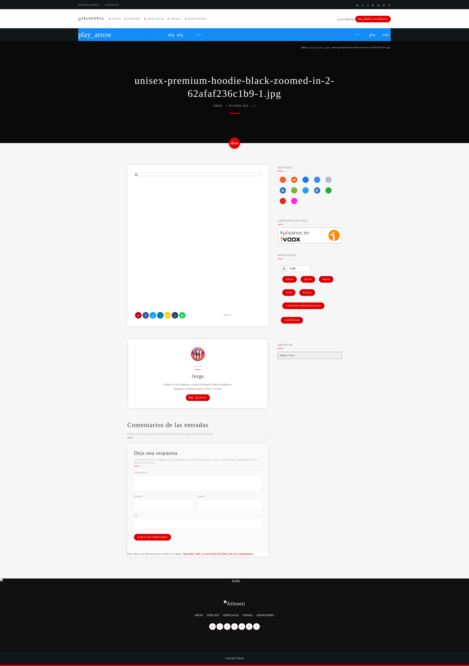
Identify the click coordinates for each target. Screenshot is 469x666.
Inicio (116, 18)
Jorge (217, 105)
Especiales (155, 18)
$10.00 (289, 279)
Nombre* (139, 496)
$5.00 (289, 292)
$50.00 (326, 279)
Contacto (112, 4)
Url (135, 515)
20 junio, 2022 (238, 105)
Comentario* (140, 472)
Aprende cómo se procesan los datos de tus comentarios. (218, 554)
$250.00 (307, 292)
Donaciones (197, 18)
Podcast (133, 18)
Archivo (197, 397)
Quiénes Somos (88, 4)
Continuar (292, 320)
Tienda (175, 18)
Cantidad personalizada (303, 305)
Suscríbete (372, 19)
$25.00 (307, 279)
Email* (201, 496)
